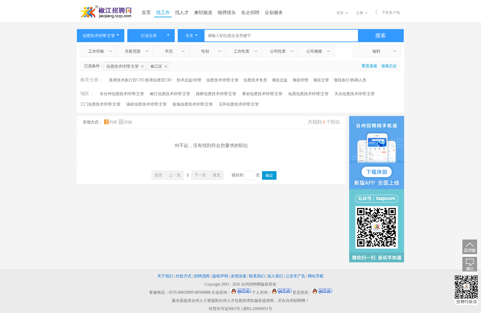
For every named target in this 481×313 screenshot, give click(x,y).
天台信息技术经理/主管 (354, 93)
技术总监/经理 (189, 80)
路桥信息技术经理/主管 (216, 93)
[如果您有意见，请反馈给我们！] (469, 265)
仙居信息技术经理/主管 (308, 93)
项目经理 (300, 80)
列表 (113, 122)
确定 (269, 175)
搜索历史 (389, 66)
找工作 (163, 12)
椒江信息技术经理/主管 (170, 93)
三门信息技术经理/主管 (100, 104)
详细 (128, 122)
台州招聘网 (251, 284)
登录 (340, 13)
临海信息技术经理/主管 (192, 104)
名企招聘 (250, 12)
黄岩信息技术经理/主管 (262, 93)
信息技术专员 (255, 80)
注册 (359, 13)
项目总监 (280, 80)
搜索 (380, 35)
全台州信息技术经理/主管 (122, 93)
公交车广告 (295, 276)
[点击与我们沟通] (241, 292)
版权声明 (220, 276)
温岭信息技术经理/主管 (146, 104)
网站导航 (316, 276)
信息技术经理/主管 (222, 80)
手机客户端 (391, 12)
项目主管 (321, 80)
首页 (146, 12)
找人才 (182, 12)
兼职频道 (203, 12)
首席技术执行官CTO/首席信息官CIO (140, 80)
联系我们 (257, 276)
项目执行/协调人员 (350, 80)
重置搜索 (369, 66)
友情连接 (238, 276)
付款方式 (183, 276)
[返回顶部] (469, 248)
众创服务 (274, 12)
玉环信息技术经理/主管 (239, 104)
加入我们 (275, 276)
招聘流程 (202, 276)
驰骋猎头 (227, 12)
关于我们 (165, 276)
